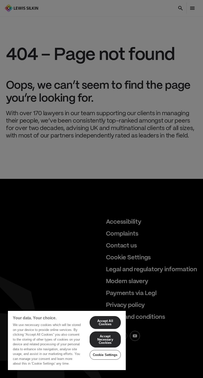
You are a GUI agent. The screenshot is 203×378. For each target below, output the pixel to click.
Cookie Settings (105, 355)
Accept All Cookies (105, 322)
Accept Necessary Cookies (105, 339)
